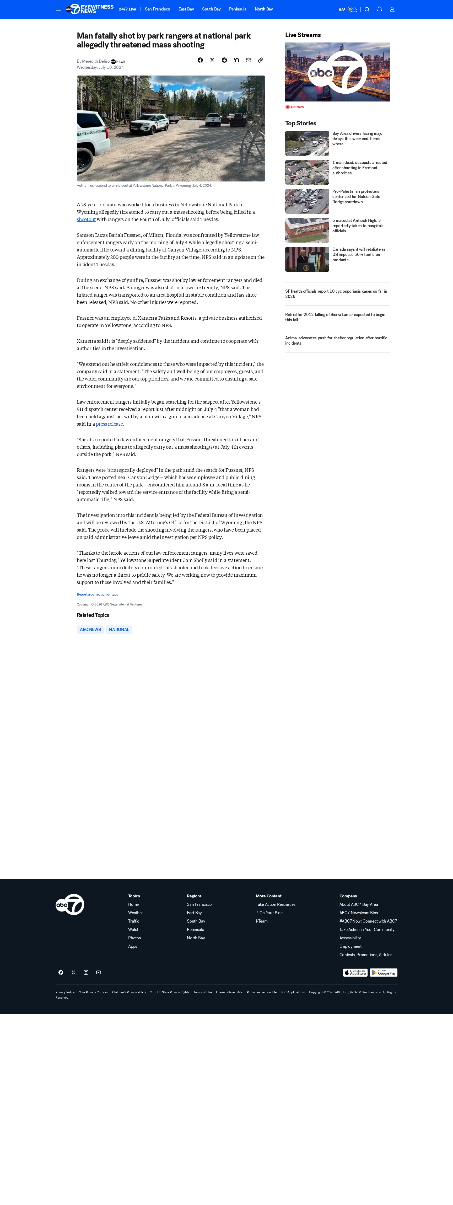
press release (109, 423)
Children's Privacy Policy (129, 992)
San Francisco (157, 9)
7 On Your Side (269, 913)
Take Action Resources (275, 904)
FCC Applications (293, 992)
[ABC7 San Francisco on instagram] (86, 972)
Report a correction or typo (97, 594)
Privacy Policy (65, 992)
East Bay (186, 9)
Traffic (133, 921)
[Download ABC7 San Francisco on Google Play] (383, 972)
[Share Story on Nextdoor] (236, 60)
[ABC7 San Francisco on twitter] (73, 972)
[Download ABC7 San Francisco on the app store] (355, 972)
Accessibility (350, 938)
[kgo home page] (70, 904)
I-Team (261, 921)
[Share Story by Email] (248, 60)
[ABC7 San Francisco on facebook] (61, 972)
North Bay (264, 9)
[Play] (337, 71)
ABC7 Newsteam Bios (358, 913)
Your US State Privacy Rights (170, 992)
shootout (86, 219)
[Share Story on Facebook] (200, 60)
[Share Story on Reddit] (224, 60)
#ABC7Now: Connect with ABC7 (368, 921)
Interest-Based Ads (229, 992)
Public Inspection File (262, 992)
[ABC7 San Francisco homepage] (90, 9)
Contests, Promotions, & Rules (365, 955)
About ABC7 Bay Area (358, 904)
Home (133, 904)
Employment (350, 946)
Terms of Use (203, 992)
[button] (58, 9)
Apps (132, 946)
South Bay (211, 9)
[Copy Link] (260, 60)
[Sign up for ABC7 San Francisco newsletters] (98, 972)
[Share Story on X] (212, 60)
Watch (133, 930)
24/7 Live (127, 9)
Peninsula (237, 9)
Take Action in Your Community (367, 930)
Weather (135, 913)
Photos (134, 938)
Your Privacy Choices (93, 992)
